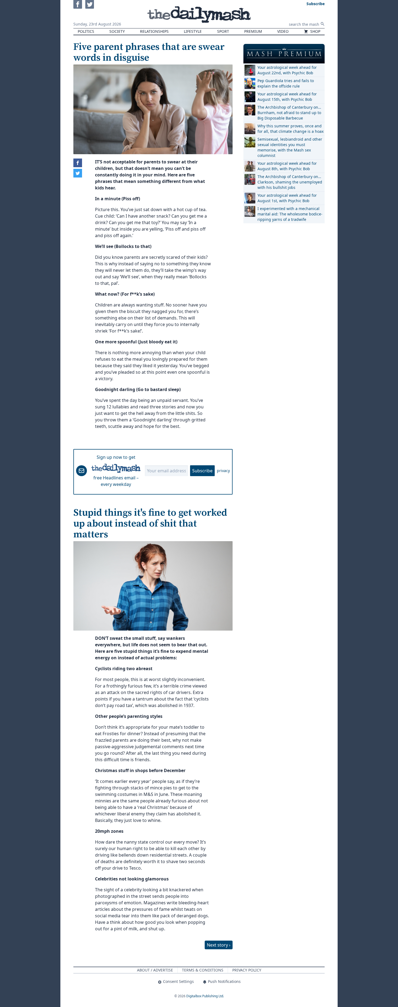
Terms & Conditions (202, 970)
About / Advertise (155, 970)
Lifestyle (193, 31)
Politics (86, 31)
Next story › (218, 945)
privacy (223, 470)
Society (117, 31)
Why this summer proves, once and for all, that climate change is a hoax (290, 128)
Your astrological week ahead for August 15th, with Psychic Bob (287, 96)
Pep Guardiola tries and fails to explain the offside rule (285, 83)
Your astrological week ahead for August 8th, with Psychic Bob (287, 166)
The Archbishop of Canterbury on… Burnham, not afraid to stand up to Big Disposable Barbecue (289, 113)
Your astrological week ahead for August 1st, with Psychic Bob (287, 198)
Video (283, 31)
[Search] (322, 24)
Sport (223, 31)
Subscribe (202, 471)
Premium (253, 31)
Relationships (154, 31)
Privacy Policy (246, 970)
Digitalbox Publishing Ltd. (205, 996)
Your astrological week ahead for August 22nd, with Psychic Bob (287, 70)
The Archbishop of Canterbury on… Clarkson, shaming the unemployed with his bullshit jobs (289, 182)
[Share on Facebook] (77, 163)
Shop (314, 31)
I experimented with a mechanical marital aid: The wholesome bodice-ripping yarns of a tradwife (289, 214)
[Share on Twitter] (77, 173)
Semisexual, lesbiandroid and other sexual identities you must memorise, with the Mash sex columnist (289, 147)
